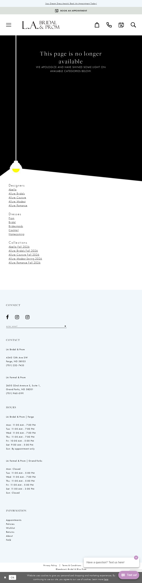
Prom (11, 218)
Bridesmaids (16, 226)
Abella (13, 189)
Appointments (13, 520)
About (9, 535)
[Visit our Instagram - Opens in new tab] (17, 317)
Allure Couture (17, 197)
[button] (9, 25)
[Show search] (133, 25)
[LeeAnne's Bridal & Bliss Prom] (40, 25)
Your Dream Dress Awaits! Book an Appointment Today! (71, 3)
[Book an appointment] (121, 25)
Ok (12, 577)
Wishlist (10, 527)
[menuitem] (9, 25)
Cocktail (14, 230)
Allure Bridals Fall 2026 (23, 250)
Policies (10, 523)
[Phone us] (109, 25)
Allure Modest (17, 201)
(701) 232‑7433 (15, 365)
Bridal (12, 222)
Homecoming (16, 234)
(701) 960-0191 (15, 393)
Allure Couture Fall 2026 (24, 254)
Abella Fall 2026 (19, 247)
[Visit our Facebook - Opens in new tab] (7, 317)
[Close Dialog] (5, 578)
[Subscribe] (65, 326)
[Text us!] (129, 576)
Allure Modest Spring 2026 (25, 258)
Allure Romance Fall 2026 (25, 262)
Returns (10, 531)
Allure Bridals (17, 193)
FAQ (8, 539)
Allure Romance (18, 205)
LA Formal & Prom (16, 377)
